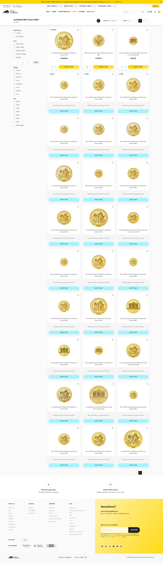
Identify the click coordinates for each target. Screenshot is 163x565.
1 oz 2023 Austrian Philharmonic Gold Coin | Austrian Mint (98, 319)
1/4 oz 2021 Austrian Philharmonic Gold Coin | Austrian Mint (64, 452)
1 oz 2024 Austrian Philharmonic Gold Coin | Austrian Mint (98, 231)
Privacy (71, 523)
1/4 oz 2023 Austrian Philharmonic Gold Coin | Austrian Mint (64, 319)
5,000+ (18, 57)
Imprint (71, 529)
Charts (51, 513)
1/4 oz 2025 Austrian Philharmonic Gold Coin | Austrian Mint (98, 142)
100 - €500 (20, 47)
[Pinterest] (121, 546)
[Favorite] (77, 29)
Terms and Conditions (55, 519)
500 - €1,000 (20, 51)
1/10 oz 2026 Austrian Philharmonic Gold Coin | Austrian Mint (64, 98)
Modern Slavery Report (76, 532)
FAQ (70, 515)
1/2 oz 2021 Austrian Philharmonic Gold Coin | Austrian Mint (98, 452)
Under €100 (19, 44)
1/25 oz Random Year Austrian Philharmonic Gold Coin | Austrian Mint (133, 231)
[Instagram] (109, 546)
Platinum (88, 6)
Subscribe (134, 530)
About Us (72, 518)
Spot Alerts (32, 510)
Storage (31, 508)
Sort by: (105, 20)
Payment (51, 508)
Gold (54, 6)
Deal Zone (11, 508)
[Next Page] (147, 21)
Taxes (71, 521)
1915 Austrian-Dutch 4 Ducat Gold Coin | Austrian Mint (98, 53)
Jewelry (10, 530)
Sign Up (156, 6)
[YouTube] (117, 546)
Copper (10, 521)
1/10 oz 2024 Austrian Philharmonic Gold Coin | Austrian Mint (98, 186)
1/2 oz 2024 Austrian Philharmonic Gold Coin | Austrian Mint (64, 231)
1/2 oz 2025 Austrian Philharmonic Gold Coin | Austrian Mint (133, 142)
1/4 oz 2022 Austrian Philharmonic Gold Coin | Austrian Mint (64, 363)
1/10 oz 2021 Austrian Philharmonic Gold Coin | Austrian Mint (133, 408)
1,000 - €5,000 (21, 54)
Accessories (12, 527)
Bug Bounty (72, 526)
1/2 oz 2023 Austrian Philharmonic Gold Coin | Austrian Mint (98, 275)
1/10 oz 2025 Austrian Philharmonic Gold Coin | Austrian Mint (64, 142)
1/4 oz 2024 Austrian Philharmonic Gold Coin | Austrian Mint (133, 186)
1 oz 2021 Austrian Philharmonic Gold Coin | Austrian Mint (133, 452)
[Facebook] (102, 546)
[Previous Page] (136, 21)
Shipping (51, 510)
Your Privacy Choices (75, 534)
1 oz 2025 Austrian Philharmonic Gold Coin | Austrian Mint (64, 186)
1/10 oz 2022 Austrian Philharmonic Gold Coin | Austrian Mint (98, 363)
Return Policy (53, 516)
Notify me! (64, 111)
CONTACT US (118, 2)
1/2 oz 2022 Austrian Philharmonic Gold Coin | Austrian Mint (133, 319)
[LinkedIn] (113, 546)
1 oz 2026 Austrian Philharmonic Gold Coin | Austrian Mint (64, 53)
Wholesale (32, 513)
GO (36, 62)
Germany (68, 557)
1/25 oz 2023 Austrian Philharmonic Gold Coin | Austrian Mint (64, 275)
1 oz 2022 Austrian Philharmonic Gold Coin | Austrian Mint (64, 408)
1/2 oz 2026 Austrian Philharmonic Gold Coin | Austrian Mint (133, 98)
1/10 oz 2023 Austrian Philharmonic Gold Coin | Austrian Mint (133, 275)
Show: (125, 20)
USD (85, 557)
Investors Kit (52, 521)
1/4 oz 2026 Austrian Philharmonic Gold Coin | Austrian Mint (98, 98)
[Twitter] (106, 546)
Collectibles (11, 524)
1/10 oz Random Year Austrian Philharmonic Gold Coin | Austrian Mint (133, 53)
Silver (71, 6)
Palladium (107, 6)
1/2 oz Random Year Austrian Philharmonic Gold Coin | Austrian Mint (133, 363)
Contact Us (72, 508)
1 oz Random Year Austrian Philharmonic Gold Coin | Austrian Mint (98, 408)
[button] (111, 21)
